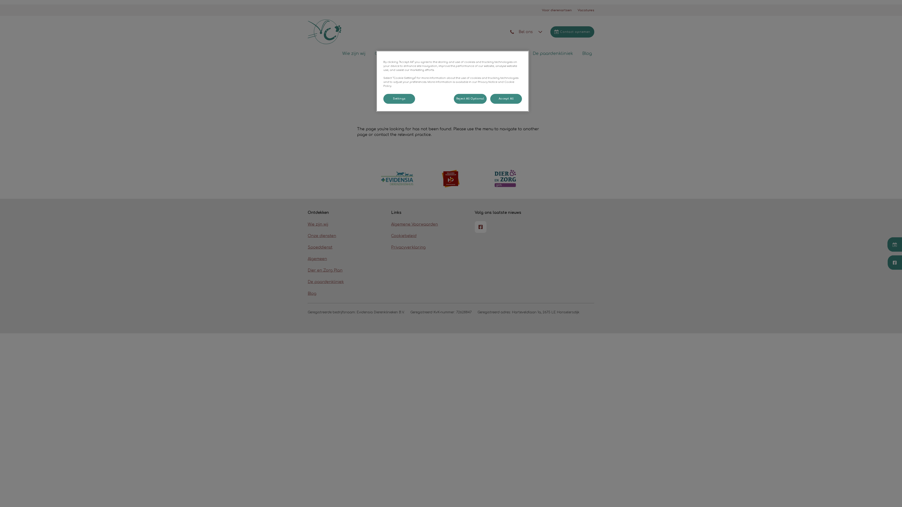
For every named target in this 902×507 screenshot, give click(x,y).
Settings (399, 98)
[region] (452, 81)
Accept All (506, 98)
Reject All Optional (470, 98)
